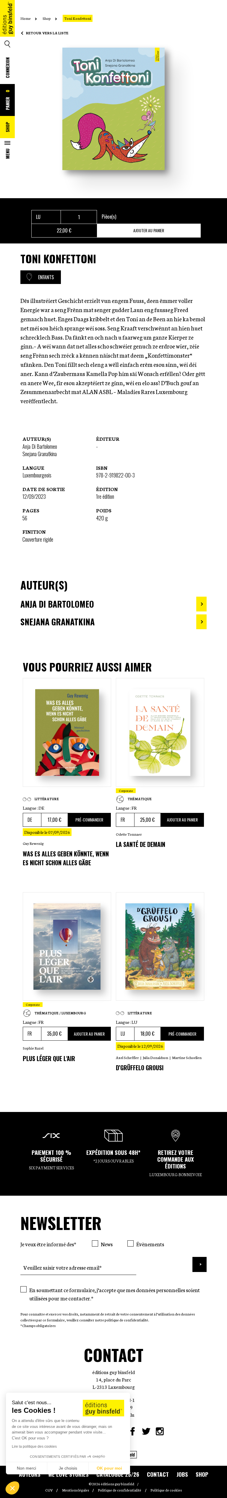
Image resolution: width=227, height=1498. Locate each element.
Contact (158, 1474)
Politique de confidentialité (119, 1489)
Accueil (7, 29)
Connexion (7, 67)
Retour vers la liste (47, 32)
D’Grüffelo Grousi (139, 1067)
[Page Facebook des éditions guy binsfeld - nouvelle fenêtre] (132, 1431)
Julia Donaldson (155, 1057)
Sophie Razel (33, 1047)
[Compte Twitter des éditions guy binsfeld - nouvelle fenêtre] (146, 1431)
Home (25, 18)
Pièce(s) (109, 216)
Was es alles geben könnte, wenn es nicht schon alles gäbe (66, 858)
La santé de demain (140, 844)
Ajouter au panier (148, 230)
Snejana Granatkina (39, 454)
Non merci (26, 1468)
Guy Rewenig (33, 843)
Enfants (46, 277)
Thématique (140, 799)
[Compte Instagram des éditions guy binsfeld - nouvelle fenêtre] (159, 1431)
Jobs (182, 1474)
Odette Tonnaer (129, 834)
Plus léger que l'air (49, 1058)
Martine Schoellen (187, 1057)
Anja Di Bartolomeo (39, 446)
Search (7, 44)
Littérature (47, 799)
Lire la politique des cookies (34, 1446)
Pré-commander (89, 819)
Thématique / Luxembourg (60, 1013)
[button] (12, 1488)
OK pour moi (109, 1468)
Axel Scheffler (127, 1057)
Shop (7, 127)
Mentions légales (75, 1489)
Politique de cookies (166, 1489)
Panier (7, 100)
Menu (7, 153)
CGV (49, 1489)
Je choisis (68, 1468)
